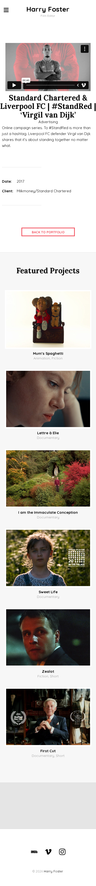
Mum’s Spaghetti (48, 353)
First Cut (48, 750)
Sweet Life (48, 592)
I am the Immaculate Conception (48, 512)
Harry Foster (47, 9)
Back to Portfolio (48, 232)
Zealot (48, 671)
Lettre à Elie (48, 433)
